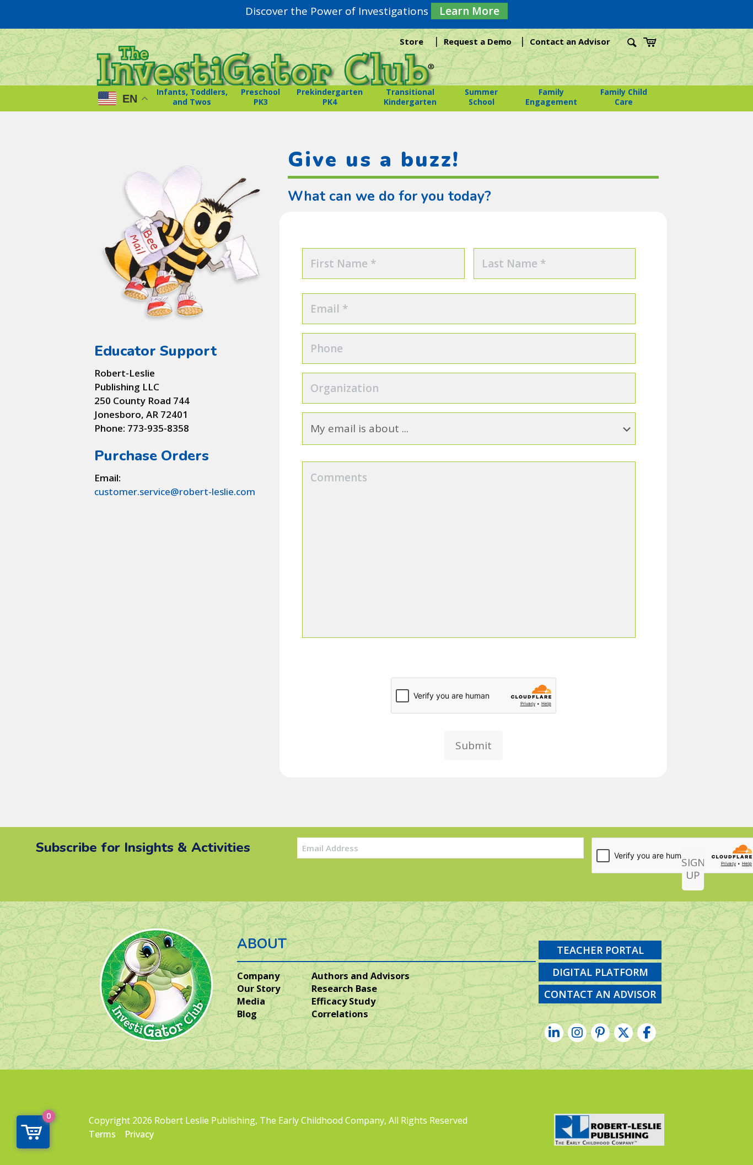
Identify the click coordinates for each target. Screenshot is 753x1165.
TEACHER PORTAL (600, 950)
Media (251, 1001)
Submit (473, 745)
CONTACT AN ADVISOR (600, 994)
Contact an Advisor (570, 41)
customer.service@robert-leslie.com (174, 491)
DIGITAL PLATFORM (600, 972)
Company (258, 976)
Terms (102, 1134)
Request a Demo (478, 41)
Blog (247, 1014)
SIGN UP (693, 868)
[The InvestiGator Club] (266, 72)
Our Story (258, 989)
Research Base (344, 989)
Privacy (139, 1134)
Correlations (339, 1014)
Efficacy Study (343, 1001)
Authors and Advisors (360, 976)
